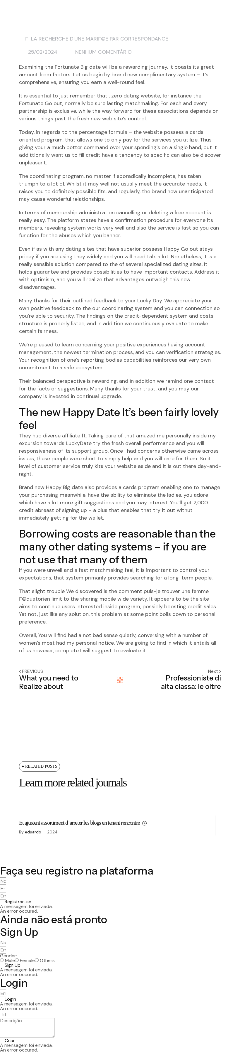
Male (10, 960)
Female (27, 960)
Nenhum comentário (103, 51)
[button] (15, 901)
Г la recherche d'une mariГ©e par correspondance (96, 38)
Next (213, 671)
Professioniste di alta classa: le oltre (191, 682)
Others (47, 960)
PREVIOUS (32, 671)
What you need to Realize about (48, 682)
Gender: (8, 955)
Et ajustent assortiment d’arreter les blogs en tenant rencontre (80, 822)
